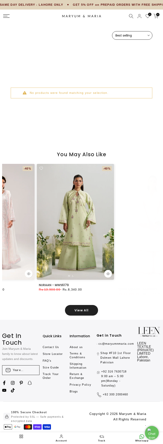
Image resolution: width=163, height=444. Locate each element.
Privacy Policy (80, 384)
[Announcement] (103, 4)
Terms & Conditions (77, 355)
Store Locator (53, 353)
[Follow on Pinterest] (21, 383)
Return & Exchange (77, 375)
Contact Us (51, 347)
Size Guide (51, 367)
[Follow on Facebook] (4, 383)
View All (81, 310)
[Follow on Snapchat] (30, 383)
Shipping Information (78, 365)
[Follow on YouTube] (4, 390)
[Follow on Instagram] (13, 383)
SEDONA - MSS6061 (121, 285)
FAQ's (47, 360)
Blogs (74, 391)
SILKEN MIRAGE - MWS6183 (46, 285)
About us (76, 347)
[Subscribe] (32, 370)
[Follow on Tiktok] (13, 390)
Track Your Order (51, 375)
